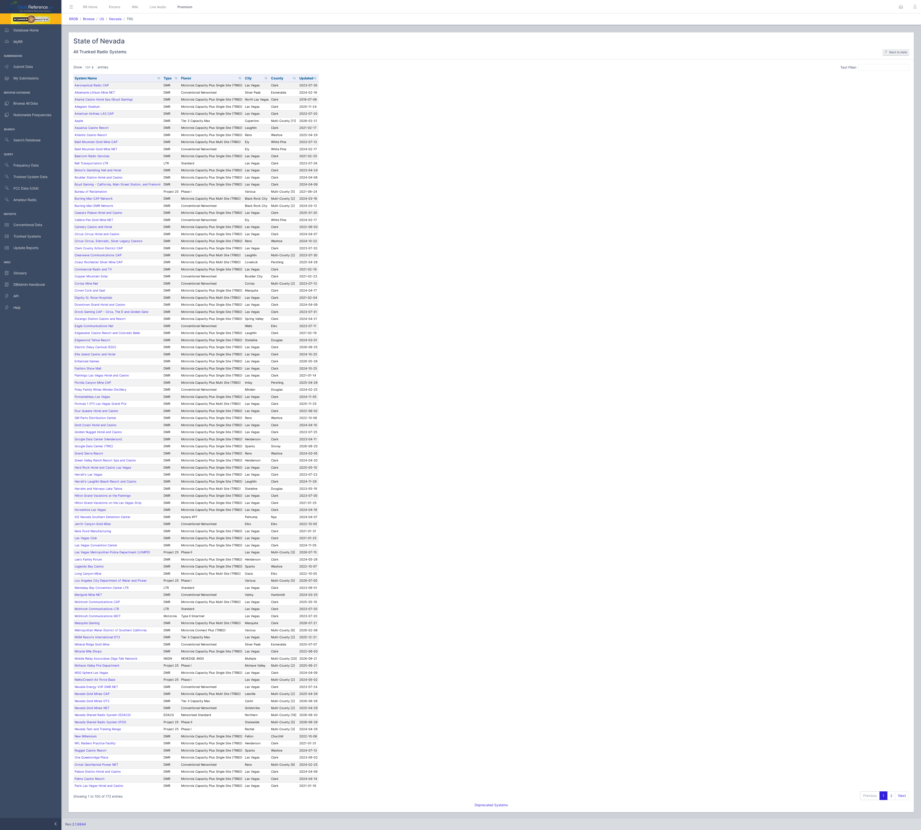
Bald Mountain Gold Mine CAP (96, 142)
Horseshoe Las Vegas (90, 510)
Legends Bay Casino (89, 566)
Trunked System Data (30, 177)
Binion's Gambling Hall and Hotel (98, 170)
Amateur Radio (24, 200)
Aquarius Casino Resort (92, 128)
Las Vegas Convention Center (96, 545)
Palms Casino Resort (90, 779)
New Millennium (86, 736)
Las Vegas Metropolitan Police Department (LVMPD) (112, 552)
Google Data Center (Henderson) (98, 439)
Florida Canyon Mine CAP (93, 382)
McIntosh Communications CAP (97, 602)
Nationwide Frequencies (32, 115)
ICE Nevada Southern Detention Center (102, 517)
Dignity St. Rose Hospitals (93, 297)
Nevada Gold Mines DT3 (92, 701)
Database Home (26, 30)
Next (902, 796)
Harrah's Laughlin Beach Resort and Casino (105, 481)
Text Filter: (848, 67)
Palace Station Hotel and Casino (98, 771)
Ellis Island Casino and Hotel (95, 354)
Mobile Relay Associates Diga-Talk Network (106, 658)
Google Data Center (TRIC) (94, 446)
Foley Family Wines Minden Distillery (100, 389)
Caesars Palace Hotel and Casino (98, 213)
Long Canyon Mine (88, 573)
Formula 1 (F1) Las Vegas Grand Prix (101, 404)
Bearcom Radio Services (92, 156)
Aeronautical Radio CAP (92, 85)
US (102, 19)
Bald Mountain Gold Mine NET (96, 149)
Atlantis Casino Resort (91, 135)
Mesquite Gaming (87, 623)
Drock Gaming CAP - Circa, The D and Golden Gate (111, 312)
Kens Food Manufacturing (93, 531)
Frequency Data (26, 165)
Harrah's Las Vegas (88, 474)
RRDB (73, 19)
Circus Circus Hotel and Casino (97, 234)
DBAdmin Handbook (29, 284)
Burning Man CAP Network (94, 198)
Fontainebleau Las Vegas (92, 397)
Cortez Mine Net (86, 283)
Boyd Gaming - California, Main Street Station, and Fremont (118, 184)
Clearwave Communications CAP (98, 255)
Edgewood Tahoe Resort (92, 340)
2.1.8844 (79, 824)
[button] (901, 7)
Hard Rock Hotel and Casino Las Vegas (103, 467)
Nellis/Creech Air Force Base (95, 679)
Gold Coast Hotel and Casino (96, 425)
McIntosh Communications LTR (97, 609)
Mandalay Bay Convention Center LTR (102, 588)
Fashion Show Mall (88, 368)
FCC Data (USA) (26, 188)
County (277, 78)
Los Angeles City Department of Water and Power (111, 580)
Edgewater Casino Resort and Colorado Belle (107, 333)
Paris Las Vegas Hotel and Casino (99, 786)
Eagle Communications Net (94, 326)
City (248, 78)
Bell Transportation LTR (91, 163)
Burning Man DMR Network (94, 206)
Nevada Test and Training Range (98, 729)
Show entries (90, 67)
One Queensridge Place (91, 757)
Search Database (27, 140)
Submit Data (23, 67)
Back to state (898, 52)
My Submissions (26, 78)
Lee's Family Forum (88, 559)
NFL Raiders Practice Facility (95, 743)
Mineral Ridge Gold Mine (92, 644)
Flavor (186, 78)
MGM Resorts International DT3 (97, 637)
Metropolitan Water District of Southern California (111, 630)
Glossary (20, 273)
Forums (114, 7)
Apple (79, 121)
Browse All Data (25, 103)
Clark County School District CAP (99, 248)
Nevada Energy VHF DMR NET (96, 687)
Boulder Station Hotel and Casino (99, 177)
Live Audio (158, 7)
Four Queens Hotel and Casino (96, 411)
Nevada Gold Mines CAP (92, 694)
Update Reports (25, 248)
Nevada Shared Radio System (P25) (100, 722)
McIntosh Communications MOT (98, 616)
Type (167, 78)
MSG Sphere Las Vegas (91, 673)
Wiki (135, 7)
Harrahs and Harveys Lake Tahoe (98, 488)
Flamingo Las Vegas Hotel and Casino (102, 375)
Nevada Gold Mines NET (92, 708)
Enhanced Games (87, 361)
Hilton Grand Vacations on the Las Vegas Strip (108, 503)
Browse (88, 19)
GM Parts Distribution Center (95, 418)
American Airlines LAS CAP (94, 113)
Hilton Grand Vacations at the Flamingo (103, 495)
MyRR (18, 42)
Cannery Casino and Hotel (93, 227)
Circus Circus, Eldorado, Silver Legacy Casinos (108, 241)
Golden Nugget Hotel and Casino (98, 432)
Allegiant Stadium (87, 106)
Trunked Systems (27, 236)
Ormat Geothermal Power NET (96, 764)
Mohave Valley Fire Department (97, 665)
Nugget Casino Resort (90, 750)
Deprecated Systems (491, 805)
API (16, 296)
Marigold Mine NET (88, 595)
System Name (86, 78)
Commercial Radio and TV (93, 269)
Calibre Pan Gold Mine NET (94, 220)
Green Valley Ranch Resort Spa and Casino (105, 460)
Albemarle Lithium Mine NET (95, 92)
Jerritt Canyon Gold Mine (93, 524)
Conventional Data (27, 225)
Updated (306, 78)
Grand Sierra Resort (89, 453)
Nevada (115, 19)
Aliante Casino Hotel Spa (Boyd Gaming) (104, 99)
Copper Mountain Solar (91, 276)
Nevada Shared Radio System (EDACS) (103, 715)
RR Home (90, 7)
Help (17, 307)
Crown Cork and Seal (90, 290)
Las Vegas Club (86, 538)
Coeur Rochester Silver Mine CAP (99, 262)
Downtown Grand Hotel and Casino (100, 304)
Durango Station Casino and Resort (100, 319)
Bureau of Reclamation (91, 191)
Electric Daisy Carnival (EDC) (95, 347)
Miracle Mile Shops (88, 651)
